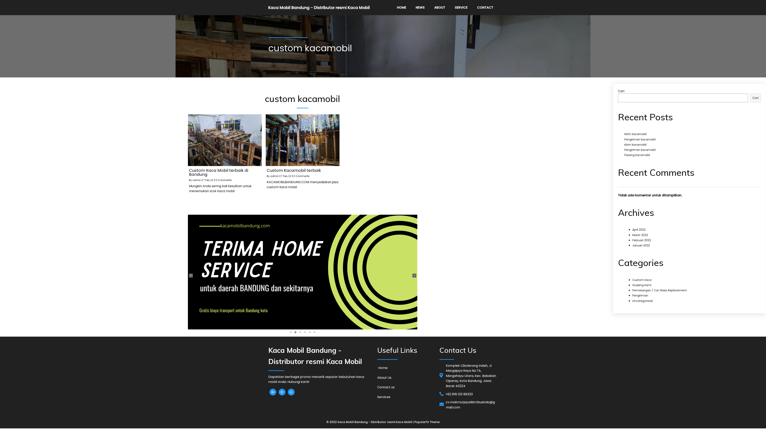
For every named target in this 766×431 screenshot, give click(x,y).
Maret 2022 (640, 235)
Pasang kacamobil (637, 155)
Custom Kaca (641, 280)
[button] (290, 332)
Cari (621, 91)
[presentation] (191, 276)
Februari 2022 (641, 240)
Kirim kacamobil (635, 134)
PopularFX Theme (427, 422)
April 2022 (639, 230)
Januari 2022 (641, 245)
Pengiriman (640, 296)
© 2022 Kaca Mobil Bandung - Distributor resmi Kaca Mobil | (370, 422)
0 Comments (224, 180)
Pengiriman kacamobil (639, 139)
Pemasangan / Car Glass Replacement (659, 290)
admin (196, 180)
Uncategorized (642, 301)
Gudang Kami (641, 285)
